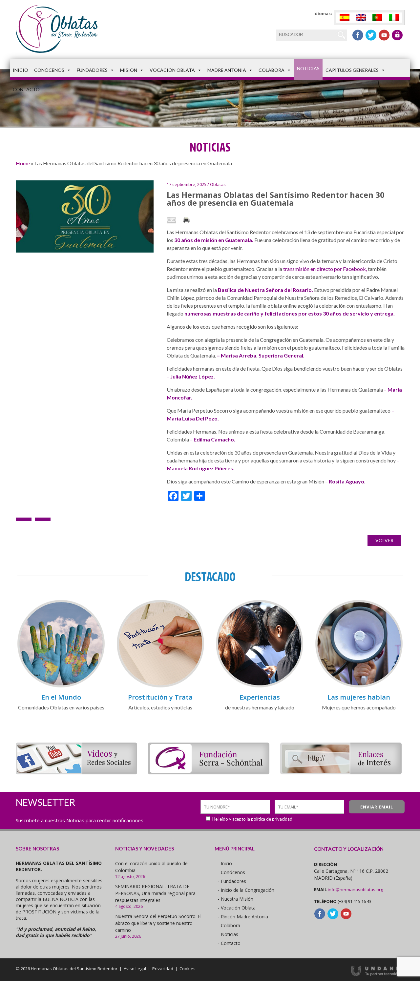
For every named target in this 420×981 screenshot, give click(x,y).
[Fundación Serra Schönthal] (208, 772)
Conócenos (49, 70)
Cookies (187, 968)
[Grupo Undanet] (378, 974)
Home (23, 163)
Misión (128, 70)
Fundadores (92, 70)
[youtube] (384, 35)
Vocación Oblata (172, 70)
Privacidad (162, 968)
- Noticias (228, 934)
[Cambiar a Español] (344, 17)
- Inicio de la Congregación (246, 890)
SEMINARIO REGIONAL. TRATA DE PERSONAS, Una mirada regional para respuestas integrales (155, 893)
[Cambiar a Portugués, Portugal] (377, 17)
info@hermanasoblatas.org (355, 889)
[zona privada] (397, 35)
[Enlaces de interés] (341, 772)
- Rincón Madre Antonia (243, 916)
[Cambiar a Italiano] (394, 17)
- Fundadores (232, 881)
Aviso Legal (135, 968)
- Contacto (229, 943)
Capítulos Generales (352, 70)
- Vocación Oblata (237, 908)
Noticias (308, 68)
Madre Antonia (226, 70)
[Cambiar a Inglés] (361, 17)
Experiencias (260, 697)
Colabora (271, 70)
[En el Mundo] (61, 686)
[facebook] (358, 35)
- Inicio (225, 863)
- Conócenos (231, 872)
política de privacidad (271, 819)
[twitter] (371, 35)
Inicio (20, 70)
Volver (384, 540)
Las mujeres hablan (358, 697)
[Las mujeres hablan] (359, 686)
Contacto (26, 89)
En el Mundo (61, 697)
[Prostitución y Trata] (160, 686)
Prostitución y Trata (160, 697)
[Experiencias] (259, 686)
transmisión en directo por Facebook (324, 269)
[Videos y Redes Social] (76, 772)
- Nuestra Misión (235, 899)
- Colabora (229, 925)
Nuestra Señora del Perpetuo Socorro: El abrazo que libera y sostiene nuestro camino (158, 923)
